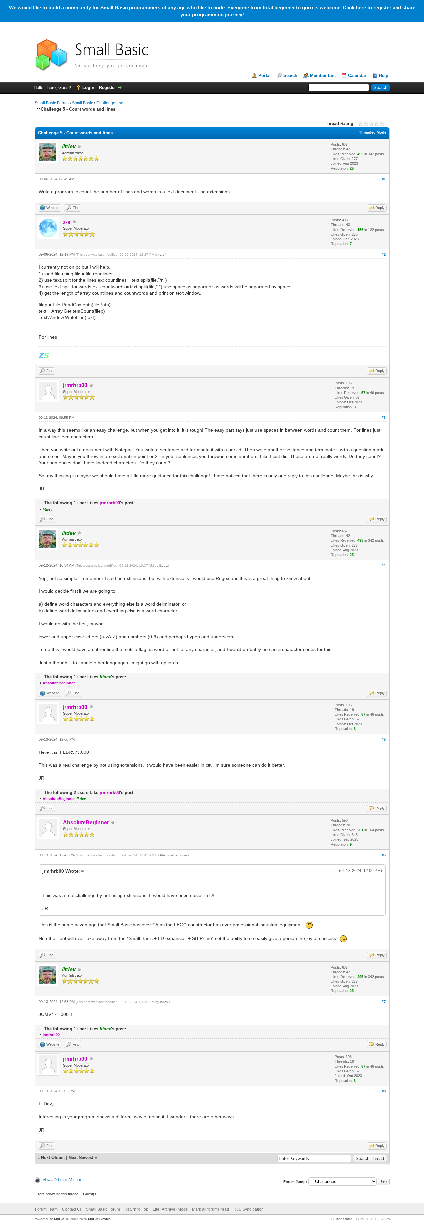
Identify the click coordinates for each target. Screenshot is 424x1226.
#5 (384, 739)
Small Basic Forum (52, 103)
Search (290, 75)
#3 (384, 417)
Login (88, 87)
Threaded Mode (372, 132)
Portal (264, 75)
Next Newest (81, 1157)
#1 (384, 179)
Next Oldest (53, 1157)
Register (107, 87)
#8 (384, 1091)
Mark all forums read (210, 1209)
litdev (163, 565)
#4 (384, 565)
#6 (384, 855)
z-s (162, 254)
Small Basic (82, 103)
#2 (384, 254)
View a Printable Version (62, 1180)
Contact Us (72, 1209)
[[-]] (40, 502)
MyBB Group (99, 1219)
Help (383, 75)
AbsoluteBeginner (173, 855)
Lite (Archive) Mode (170, 1209)
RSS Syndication (248, 1209)
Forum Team (46, 1209)
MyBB (59, 1219)
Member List (323, 75)
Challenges (106, 103)
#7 (384, 1002)
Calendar (357, 75)
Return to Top (136, 1209)
